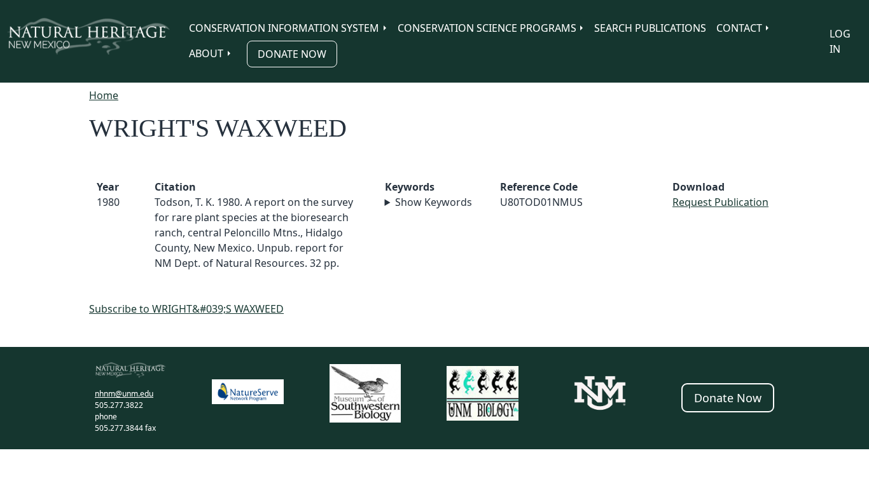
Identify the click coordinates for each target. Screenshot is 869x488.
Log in (840, 41)
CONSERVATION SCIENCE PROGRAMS (487, 28)
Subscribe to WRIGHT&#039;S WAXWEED (186, 309)
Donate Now (292, 54)
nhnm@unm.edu (124, 393)
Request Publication (720, 202)
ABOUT (206, 53)
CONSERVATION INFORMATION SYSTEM (284, 28)
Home (103, 95)
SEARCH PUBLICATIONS (650, 28)
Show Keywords (433, 202)
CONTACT (739, 28)
